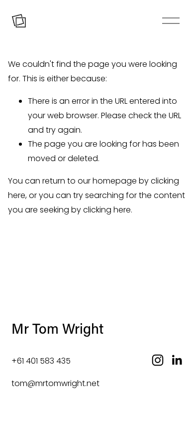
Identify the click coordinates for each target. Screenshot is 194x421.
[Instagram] (158, 360)
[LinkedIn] (177, 360)
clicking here (107, 209)
